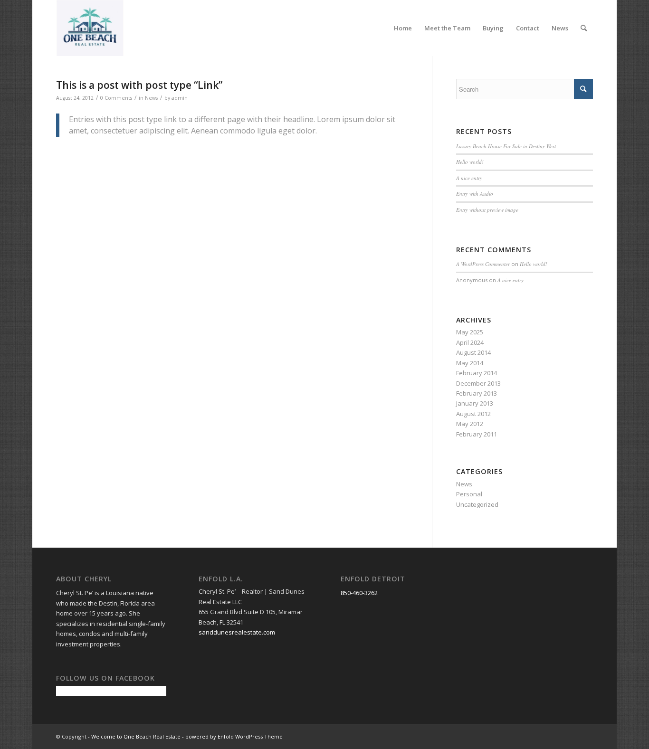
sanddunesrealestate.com (237, 632)
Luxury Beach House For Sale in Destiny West (506, 146)
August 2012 (473, 413)
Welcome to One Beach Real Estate (136, 736)
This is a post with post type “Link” (139, 85)
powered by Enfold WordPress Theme (234, 736)
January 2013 (474, 403)
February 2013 (476, 393)
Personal (469, 494)
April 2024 (470, 342)
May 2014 (469, 363)
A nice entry (469, 177)
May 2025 (469, 332)
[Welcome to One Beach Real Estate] (90, 28)
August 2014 (473, 352)
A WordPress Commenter (483, 263)
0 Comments (116, 98)
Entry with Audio (474, 193)
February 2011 (476, 434)
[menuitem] (403, 28)
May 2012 (469, 423)
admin (180, 98)
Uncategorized (477, 504)
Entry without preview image (487, 209)
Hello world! (470, 161)
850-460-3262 (359, 592)
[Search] (583, 28)
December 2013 (478, 383)
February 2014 (476, 373)
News (151, 98)
